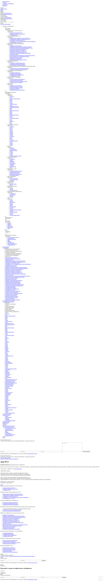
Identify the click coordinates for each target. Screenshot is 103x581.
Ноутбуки (12, 162)
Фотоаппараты (13, 166)
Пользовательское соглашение (28, 556)
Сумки (11, 153)
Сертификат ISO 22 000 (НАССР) (17, 74)
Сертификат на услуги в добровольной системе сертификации (23, 41)
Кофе (11, 108)
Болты (11, 128)
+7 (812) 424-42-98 (7, 17)
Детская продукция (14, 178)
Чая (10, 122)
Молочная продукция (14, 110)
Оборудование (13, 206)
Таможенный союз (11, 244)
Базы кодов (5, 4)
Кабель (11, 132)
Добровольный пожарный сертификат (18, 65)
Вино (11, 99)
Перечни (7, 418)
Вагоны (11, 195)
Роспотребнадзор (11, 238)
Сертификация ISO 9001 (15, 72)
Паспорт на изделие (14, 54)
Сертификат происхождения (16, 85)
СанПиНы (7, 419)
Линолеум (12, 136)
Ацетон (11, 188)
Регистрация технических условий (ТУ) (18, 51)
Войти (1, 9)
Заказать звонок (3, 8)
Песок (11, 138)
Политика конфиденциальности (15, 556)
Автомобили (12, 194)
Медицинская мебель (14, 175)
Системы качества (13, 212)
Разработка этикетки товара (15, 45)
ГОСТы (9, 223)
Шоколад (12, 121)
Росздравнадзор (11, 242)
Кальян (11, 201)
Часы (11, 167)
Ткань (11, 154)
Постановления (8, 417)
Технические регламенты (10, 420)
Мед (11, 109)
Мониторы (12, 161)
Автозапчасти (13, 193)
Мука (11, 111)
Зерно (11, 105)
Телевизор (12, 164)
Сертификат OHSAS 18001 (15, 73)
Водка (11, 100)
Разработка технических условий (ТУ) (18, 50)
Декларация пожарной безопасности (17, 64)
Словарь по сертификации (8, 3)
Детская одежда (13, 149)
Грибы (11, 103)
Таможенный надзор (12, 239)
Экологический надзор (12, 243)
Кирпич (11, 133)
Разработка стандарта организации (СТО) (18, 52)
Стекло (11, 139)
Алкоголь (12, 96)
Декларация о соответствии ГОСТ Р (17, 40)
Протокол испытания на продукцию (17, 33)
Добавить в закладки (4, 556)
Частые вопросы (6, 1)
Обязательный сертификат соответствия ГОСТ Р (20, 38)
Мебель (11, 204)
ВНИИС (9, 241)
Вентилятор (12, 159)
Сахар (11, 117)
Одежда (11, 152)
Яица (11, 123)
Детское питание (13, 104)
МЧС (9, 240)
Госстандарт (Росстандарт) (13, 237)
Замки (11, 131)
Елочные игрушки (14, 179)
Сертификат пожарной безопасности (17, 63)
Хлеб (11, 120)
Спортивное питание (14, 118)
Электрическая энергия (15, 215)
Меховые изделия (13, 150)
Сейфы (11, 210)
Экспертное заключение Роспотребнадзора (18, 69)
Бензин (11, 189)
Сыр (11, 119)
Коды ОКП (10, 226)
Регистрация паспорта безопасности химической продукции (22, 55)
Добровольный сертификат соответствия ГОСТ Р (20, 39)
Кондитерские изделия (14, 107)
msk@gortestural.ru (18, 468)
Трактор (11, 196)
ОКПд (9, 228)
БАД (11, 97)
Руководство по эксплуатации (16, 57)
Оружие (11, 207)
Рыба (11, 115)
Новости (4, 2)
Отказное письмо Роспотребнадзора (17, 79)
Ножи (11, 205)
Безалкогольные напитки (15, 98)
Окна (11, 137)
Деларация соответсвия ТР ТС (16, 32)
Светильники (12, 163)
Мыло (11, 185)
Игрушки (12, 180)
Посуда (11, 208)
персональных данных (32, 453)
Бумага (11, 200)
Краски (11, 134)
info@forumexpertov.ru (7, 18)
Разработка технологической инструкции (18, 59)
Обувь (11, 151)
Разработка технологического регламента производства (21, 47)
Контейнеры (12, 202)
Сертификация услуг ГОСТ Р (16, 42)
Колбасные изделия (14, 106)
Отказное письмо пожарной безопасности (18, 81)
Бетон (11, 127)
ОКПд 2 (9, 225)
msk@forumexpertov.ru (7, 14)
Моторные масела (13, 190)
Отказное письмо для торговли (16, 80)
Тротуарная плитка (14, 140)
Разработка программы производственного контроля (21, 46)
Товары (11, 213)
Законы (6, 416)
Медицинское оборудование (16, 174)
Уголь (11, 142)
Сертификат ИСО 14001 (15, 75)
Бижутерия (12, 148)
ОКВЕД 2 (10, 224)
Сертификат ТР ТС (14, 34)
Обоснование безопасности (15, 58)
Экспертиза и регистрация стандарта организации (20, 53)
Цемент (11, 144)
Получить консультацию (5, 24)
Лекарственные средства (15, 172)
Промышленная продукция (15, 209)
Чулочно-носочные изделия (15, 155)
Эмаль (11, 145)
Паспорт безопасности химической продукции (19, 56)
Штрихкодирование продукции (16, 86)
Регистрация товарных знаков (16, 87)
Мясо (11, 112)
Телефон (11, 165)
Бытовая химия (13, 183)
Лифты (11, 160)
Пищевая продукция (14, 114)
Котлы (11, 203)
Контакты (5, 5)
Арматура (12, 126)
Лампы (11, 135)
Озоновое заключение (14, 88)
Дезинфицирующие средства (16, 171)
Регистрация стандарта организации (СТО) (19, 49)
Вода (11, 101)
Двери (11, 130)
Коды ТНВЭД (10, 227)
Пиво (11, 113)
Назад (1, 484)
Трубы (11, 141)
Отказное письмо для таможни (16, 82)
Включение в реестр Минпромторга (17, 89)
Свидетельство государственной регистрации (19, 68)
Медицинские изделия (14, 173)
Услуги (11, 214)
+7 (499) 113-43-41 (7, 13)
